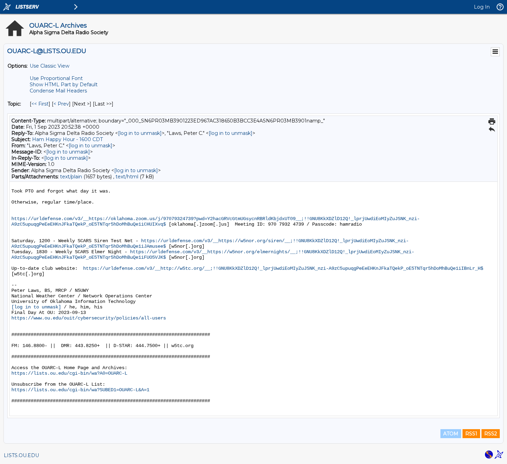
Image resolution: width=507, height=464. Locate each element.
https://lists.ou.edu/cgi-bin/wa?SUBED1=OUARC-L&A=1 (80, 390)
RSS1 (471, 434)
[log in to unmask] (140, 133)
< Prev (61, 104)
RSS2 (490, 434)
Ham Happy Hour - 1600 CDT (67, 139)
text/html (127, 177)
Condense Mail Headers (58, 91)
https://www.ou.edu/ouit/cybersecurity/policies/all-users (88, 318)
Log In (482, 7)
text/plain (71, 177)
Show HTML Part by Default (64, 84)
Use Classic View (49, 66)
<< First (40, 104)
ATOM (450, 434)
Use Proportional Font (56, 78)
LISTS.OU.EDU (21, 455)
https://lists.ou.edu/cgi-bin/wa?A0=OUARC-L (69, 373)
